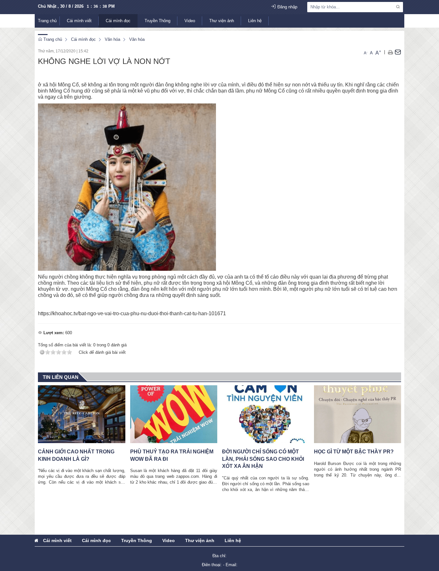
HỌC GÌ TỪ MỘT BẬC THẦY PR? (354, 451)
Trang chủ (47, 20)
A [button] (365, 53)
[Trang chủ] (36, 540)
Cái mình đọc (118, 20)
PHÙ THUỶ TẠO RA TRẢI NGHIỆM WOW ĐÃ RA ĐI (171, 455)
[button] (390, 52)
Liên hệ (255, 20)
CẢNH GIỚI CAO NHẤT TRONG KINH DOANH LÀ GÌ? (76, 455)
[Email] (398, 52)
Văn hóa (112, 39)
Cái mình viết (79, 20)
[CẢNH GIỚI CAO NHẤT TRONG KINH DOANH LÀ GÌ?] (81, 414)
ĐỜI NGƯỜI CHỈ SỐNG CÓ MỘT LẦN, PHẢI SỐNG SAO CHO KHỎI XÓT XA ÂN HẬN (263, 459)
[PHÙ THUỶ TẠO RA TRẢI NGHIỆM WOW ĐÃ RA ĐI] (173, 414)
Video (189, 20)
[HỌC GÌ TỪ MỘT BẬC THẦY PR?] (357, 414)
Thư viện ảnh (221, 20)
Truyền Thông (157, 20)
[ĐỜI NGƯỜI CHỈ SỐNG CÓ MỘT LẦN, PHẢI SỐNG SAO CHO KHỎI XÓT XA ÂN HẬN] (265, 414)
